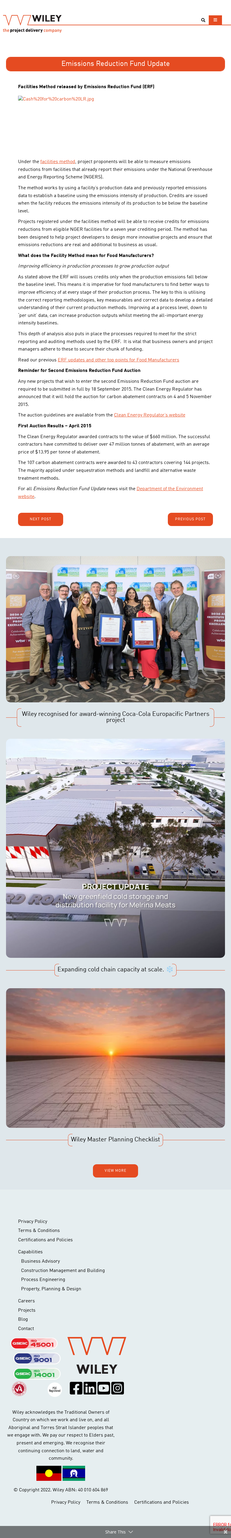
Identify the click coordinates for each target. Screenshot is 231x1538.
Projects (26, 1310)
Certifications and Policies (45, 1240)
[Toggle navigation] (215, 20)
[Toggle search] (203, 20)
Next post (40, 519)
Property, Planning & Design (51, 1289)
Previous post (190, 519)
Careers (26, 1301)
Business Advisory (40, 1261)
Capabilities (30, 1252)
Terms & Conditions (39, 1230)
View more (115, 1171)
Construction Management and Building (63, 1270)
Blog (23, 1319)
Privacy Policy (32, 1221)
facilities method (57, 161)
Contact (26, 1328)
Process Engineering (43, 1279)
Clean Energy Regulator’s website (149, 415)
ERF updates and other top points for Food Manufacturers (118, 360)
